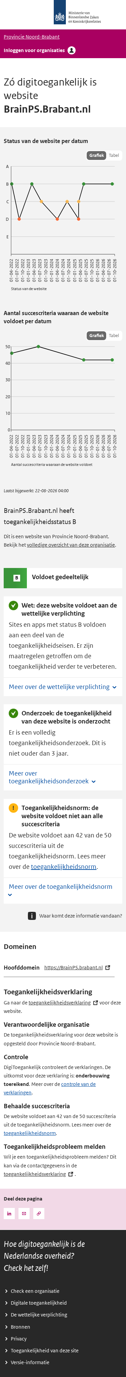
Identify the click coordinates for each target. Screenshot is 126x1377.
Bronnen (20, 1327)
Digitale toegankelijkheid (39, 1303)
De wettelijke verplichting (39, 1314)
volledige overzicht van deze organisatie (71, 545)
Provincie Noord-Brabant (31, 36)
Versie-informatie (30, 1362)
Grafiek (96, 155)
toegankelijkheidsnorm (63, 867)
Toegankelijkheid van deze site (45, 1350)
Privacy (19, 1338)
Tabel (114, 155)
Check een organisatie (35, 1291)
